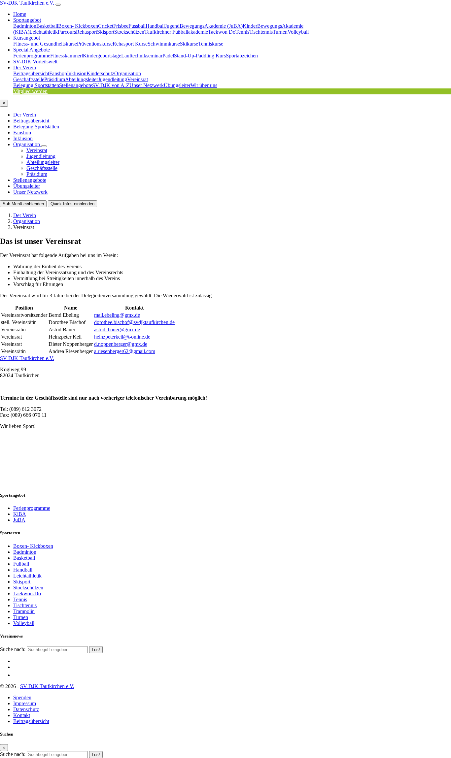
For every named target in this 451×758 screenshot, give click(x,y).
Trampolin (24, 611)
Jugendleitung (112, 79)
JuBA (19, 520)
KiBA (19, 514)
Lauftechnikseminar (141, 55)
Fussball (137, 26)
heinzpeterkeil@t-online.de (122, 337)
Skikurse (189, 44)
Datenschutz (26, 709)
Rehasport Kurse (130, 44)
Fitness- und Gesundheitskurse (45, 44)
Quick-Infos (72, 203)
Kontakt (21, 715)
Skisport (105, 32)
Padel (168, 55)
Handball (155, 26)
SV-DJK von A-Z (110, 85)
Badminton (24, 26)
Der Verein (24, 67)
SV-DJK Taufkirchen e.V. (27, 3)
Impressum (24, 703)
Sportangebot (27, 20)
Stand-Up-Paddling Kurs (200, 55)
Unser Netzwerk (146, 85)
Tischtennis (261, 32)
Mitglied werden (30, 91)
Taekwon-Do (27, 593)
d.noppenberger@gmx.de (120, 344)
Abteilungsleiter (81, 79)
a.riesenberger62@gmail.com (124, 351)
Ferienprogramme (31, 55)
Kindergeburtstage (102, 55)
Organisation (127, 73)
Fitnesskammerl (66, 55)
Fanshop (58, 73)
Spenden (22, 697)
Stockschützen (129, 32)
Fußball (21, 564)
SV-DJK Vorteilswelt (35, 61)
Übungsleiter (177, 85)
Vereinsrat (137, 79)
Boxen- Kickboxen (78, 26)
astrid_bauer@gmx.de (117, 329)
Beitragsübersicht (31, 73)
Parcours (67, 32)
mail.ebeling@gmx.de (117, 315)
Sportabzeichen (242, 55)
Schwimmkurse (164, 44)
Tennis (242, 32)
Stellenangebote (75, 85)
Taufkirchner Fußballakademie (176, 32)
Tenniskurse (210, 44)
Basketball (47, 26)
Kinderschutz (100, 73)
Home (19, 14)
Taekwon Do (221, 32)
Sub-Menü (23, 203)
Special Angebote (31, 49)
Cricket (105, 26)
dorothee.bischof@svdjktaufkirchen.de (134, 322)
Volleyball (298, 32)
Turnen (280, 32)
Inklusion (77, 73)
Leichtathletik (43, 32)
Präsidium (54, 79)
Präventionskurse (95, 44)
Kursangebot (26, 38)
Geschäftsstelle (28, 79)
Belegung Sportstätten (36, 85)
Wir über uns (204, 85)
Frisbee (120, 26)
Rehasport (86, 32)
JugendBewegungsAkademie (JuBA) (204, 26)
